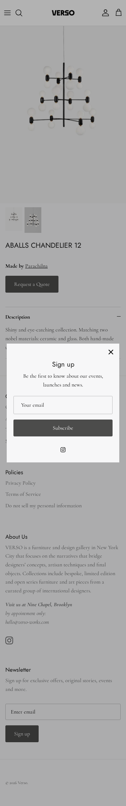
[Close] (110, 352)
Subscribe (63, 428)
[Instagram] (63, 449)
